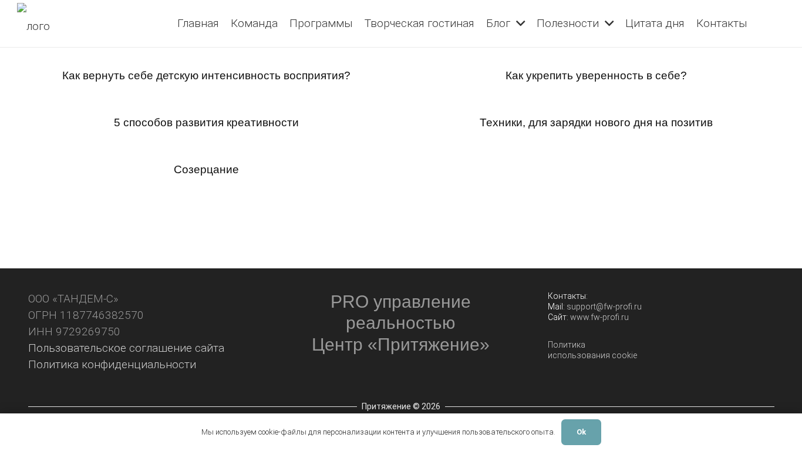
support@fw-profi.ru (604, 306)
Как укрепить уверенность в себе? (596, 75)
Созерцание (206, 169)
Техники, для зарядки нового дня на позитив (596, 122)
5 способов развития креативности (206, 122)
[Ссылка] (38, 23)
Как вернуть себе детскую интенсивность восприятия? (206, 75)
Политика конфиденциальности (112, 364)
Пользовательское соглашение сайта (126, 348)
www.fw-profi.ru (599, 317)
